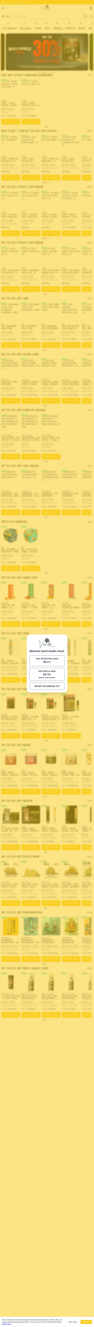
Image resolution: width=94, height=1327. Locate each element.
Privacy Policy (6, 1324)
